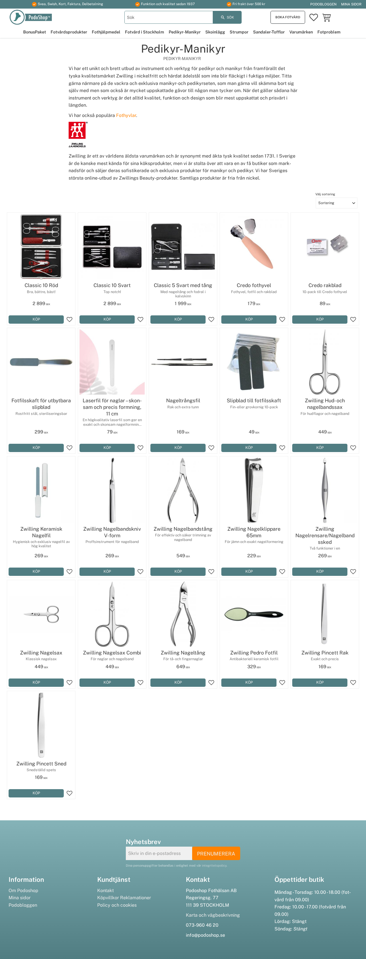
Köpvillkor (108, 897)
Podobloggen (23, 905)
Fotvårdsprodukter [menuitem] (69, 31)
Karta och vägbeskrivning (213, 915)
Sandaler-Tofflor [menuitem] (269, 31)
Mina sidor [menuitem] (351, 4)
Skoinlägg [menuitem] (215, 31)
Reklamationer (135, 897)
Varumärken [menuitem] (301, 31)
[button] (313, 17)
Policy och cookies (117, 905)
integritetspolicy (214, 866)
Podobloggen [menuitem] (323, 4)
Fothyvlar (126, 115)
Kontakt (105, 890)
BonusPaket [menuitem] (34, 31)
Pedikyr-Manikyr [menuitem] (185, 31)
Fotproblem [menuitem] (329, 31)
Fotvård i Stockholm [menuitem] (144, 31)
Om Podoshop (23, 890)
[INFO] (107, 319)
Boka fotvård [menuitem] (287, 17)
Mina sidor (20, 897)
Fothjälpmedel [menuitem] (106, 31)
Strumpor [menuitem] (239, 31)
